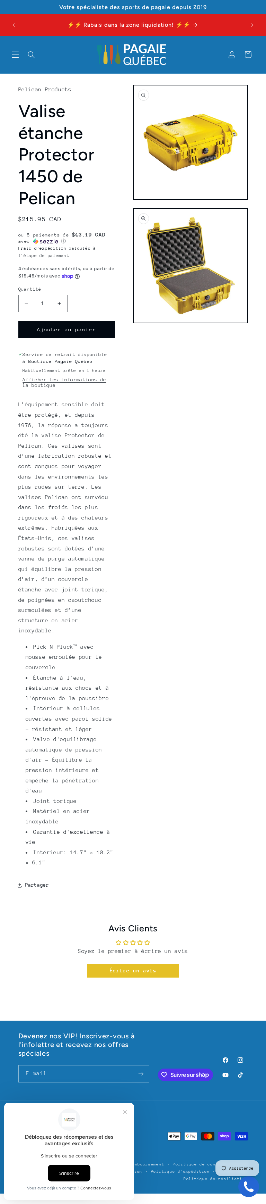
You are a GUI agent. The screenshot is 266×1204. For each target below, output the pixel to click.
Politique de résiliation (216, 1179)
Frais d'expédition (42, 248)
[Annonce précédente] (13, 25)
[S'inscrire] (141, 1073)
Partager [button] (37, 885)
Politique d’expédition (180, 1171)
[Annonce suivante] (252, 25)
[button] (15, 55)
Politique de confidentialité (210, 1164)
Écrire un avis (133, 970)
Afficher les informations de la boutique (64, 382)
